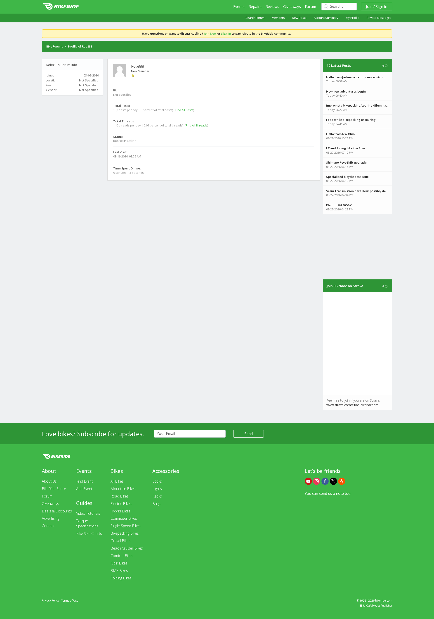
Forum (310, 6)
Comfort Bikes (122, 555)
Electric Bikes (121, 503)
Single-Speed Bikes (126, 525)
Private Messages (379, 18)
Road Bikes (120, 496)
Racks (157, 496)
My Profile (352, 18)
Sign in (381, 6)
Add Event (84, 488)
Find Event (84, 481)
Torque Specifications (87, 523)
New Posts (299, 18)
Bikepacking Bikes (125, 533)
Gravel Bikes (120, 540)
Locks (157, 481)
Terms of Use (69, 600)
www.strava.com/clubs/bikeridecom (352, 405)
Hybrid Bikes (120, 511)
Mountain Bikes (123, 488)
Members (278, 18)
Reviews (272, 6)
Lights (157, 488)
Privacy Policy (50, 600)
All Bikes (117, 481)
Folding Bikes (121, 578)
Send (248, 433)
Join (369, 6)
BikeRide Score (54, 488)
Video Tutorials (88, 513)
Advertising (50, 518)
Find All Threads (196, 125)
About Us (49, 481)
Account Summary (326, 18)
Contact (48, 525)
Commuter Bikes (124, 518)
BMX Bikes (119, 570)
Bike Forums (54, 46)
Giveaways (292, 6)
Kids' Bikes (119, 563)
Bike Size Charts (89, 533)
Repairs (255, 6)
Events (239, 6)
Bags (156, 503)
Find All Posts (184, 110)
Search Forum (254, 18)
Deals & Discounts (57, 511)
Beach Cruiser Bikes (127, 548)
